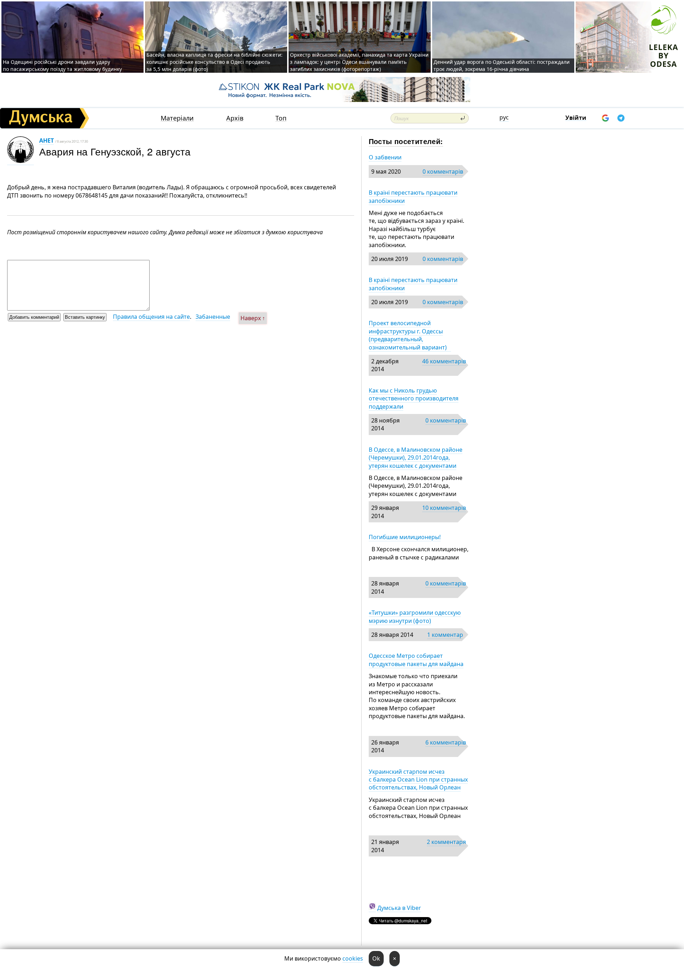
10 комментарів (444, 508)
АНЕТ (46, 140)
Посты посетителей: (406, 141)
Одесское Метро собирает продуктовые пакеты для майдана (416, 659)
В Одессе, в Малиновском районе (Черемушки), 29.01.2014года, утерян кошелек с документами (415, 458)
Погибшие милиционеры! (405, 537)
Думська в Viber (399, 908)
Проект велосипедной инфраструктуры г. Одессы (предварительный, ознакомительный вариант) (410, 335)
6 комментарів (445, 742)
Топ (280, 118)
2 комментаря (446, 842)
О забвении (385, 157)
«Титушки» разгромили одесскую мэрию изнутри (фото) (415, 616)
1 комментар (445, 635)
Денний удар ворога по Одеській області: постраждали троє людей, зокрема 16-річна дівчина (502, 65)
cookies (352, 958)
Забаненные (213, 317)
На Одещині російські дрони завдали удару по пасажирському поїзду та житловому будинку (62, 65)
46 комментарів (444, 361)
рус (504, 117)
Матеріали (177, 118)
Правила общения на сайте (151, 317)
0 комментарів (443, 171)
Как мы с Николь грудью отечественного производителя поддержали (413, 398)
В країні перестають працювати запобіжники (413, 196)
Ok (376, 958)
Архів (234, 118)
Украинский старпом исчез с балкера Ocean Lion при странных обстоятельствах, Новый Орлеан (418, 780)
